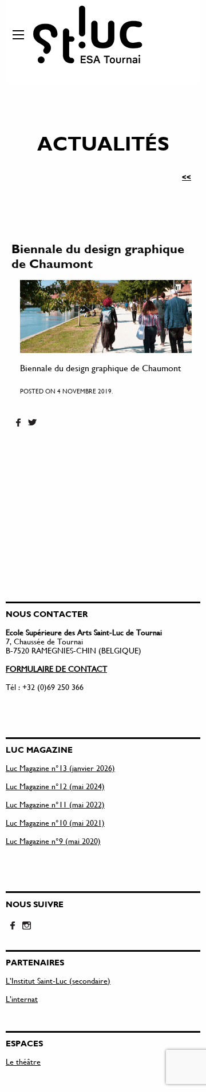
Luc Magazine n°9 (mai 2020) (53, 841)
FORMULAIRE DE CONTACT (56, 669)
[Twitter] (32, 423)
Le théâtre (23, 1061)
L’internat (22, 999)
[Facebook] (18, 423)
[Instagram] (26, 926)
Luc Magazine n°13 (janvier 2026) (60, 768)
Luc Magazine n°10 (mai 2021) (55, 823)
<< (186, 177)
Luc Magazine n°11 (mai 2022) (55, 804)
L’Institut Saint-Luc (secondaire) (58, 981)
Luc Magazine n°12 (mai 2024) (55, 786)
